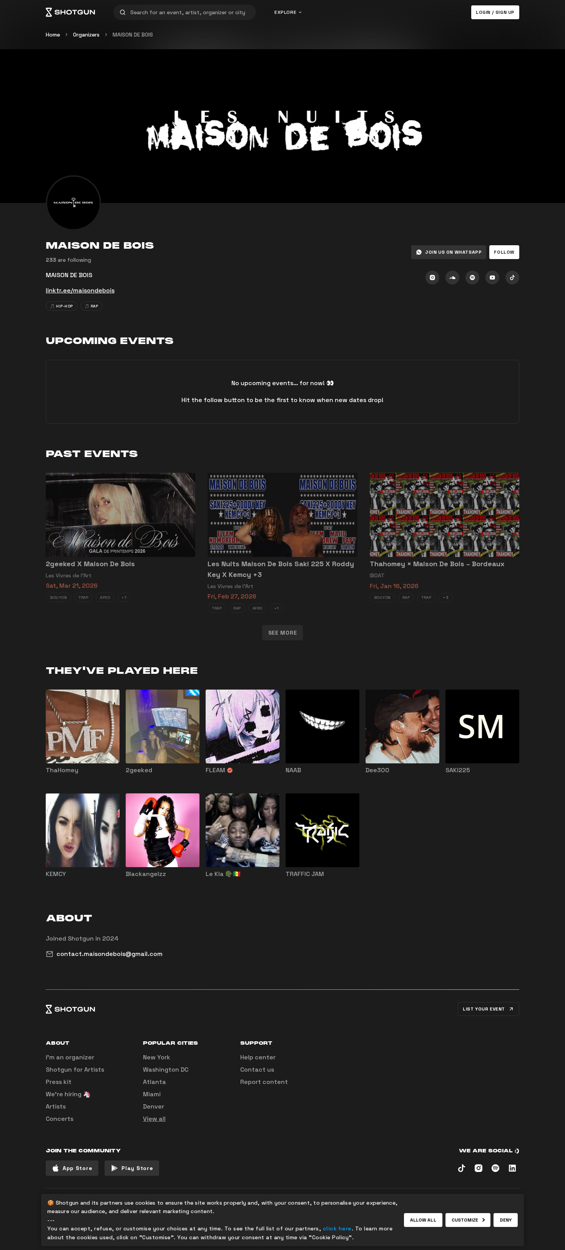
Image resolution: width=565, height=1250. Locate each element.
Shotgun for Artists (75, 1069)
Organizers (86, 34)
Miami (152, 1094)
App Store (77, 1168)
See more (282, 632)
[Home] (70, 12)
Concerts (59, 1119)
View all (154, 1119)
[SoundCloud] (452, 277)
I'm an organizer (70, 1057)
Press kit (58, 1082)
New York (156, 1057)
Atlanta (154, 1082)
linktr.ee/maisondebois (80, 290)
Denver (153, 1106)
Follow (504, 252)
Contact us (257, 1069)
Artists (56, 1106)
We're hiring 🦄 (68, 1094)
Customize (465, 1220)
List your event (484, 1009)
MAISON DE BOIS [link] (133, 34)
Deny (506, 1220)
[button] (504, 252)
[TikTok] (512, 277)
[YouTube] (492, 277)
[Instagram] (432, 277)
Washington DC (165, 1069)
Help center (258, 1057)
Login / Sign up (495, 12)
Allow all (423, 1220)
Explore (285, 12)
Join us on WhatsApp (453, 252)
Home (53, 34)
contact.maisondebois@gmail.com (109, 954)
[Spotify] (472, 277)
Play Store (137, 1168)
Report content (264, 1082)
